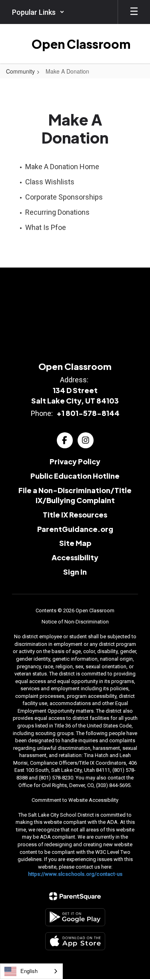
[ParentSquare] (75, 896)
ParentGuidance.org (75, 528)
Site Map (75, 542)
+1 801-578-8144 (88, 413)
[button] (38, 12)
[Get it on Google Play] (75, 917)
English (29, 971)
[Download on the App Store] (75, 941)
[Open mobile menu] (134, 12)
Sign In (75, 571)
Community (20, 71)
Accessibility (75, 557)
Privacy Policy (75, 461)
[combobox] (31, 971)
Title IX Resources (75, 514)
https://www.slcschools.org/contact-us (75, 874)
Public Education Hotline (75, 475)
